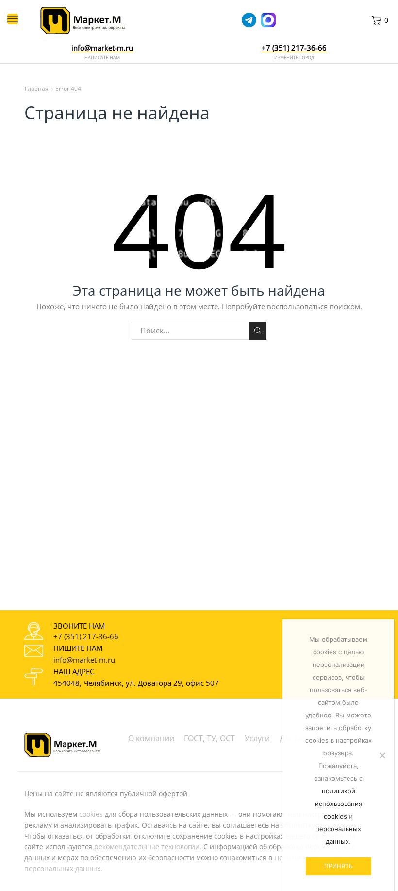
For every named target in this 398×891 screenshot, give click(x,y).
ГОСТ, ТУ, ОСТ (209, 738)
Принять (338, 866)
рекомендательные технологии (146, 846)
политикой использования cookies (338, 803)
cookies (91, 814)
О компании (151, 738)
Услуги (257, 738)
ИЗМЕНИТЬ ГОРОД (294, 57)
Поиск (257, 331)
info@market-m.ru (102, 48)
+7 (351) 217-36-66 (85, 636)
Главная (37, 89)
